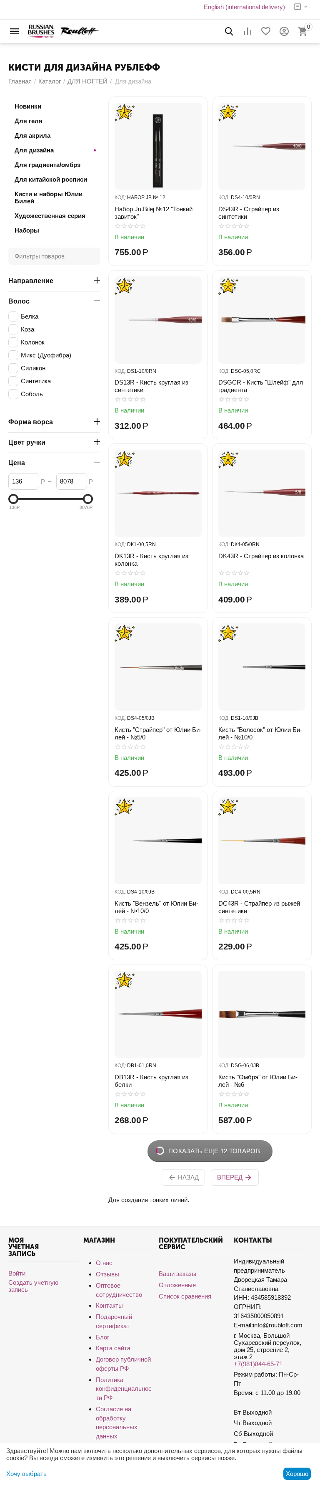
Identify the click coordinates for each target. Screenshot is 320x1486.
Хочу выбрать (26, 1473)
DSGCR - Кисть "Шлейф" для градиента (260, 386)
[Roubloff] (63, 30)
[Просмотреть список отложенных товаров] (265, 31)
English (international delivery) (244, 6)
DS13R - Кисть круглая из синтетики (151, 386)
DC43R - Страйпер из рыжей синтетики (259, 907)
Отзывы (107, 1274)
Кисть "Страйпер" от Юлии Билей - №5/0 (158, 733)
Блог (102, 1337)
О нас (104, 1262)
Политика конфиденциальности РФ (124, 1389)
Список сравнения (185, 1296)
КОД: (120, 197)
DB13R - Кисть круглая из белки (151, 1080)
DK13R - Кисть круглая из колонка (151, 559)
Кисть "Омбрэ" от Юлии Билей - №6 (258, 1080)
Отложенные (177, 1285)
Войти (16, 1273)
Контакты (109, 1305)
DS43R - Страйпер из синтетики (248, 212)
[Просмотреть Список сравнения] (247, 31)
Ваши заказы (177, 1273)
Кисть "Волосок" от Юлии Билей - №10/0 (260, 733)
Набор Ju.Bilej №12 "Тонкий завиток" (153, 212)
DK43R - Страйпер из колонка (261, 555)
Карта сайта (113, 1348)
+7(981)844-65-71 (258, 1363)
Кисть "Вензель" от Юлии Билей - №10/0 (156, 907)
